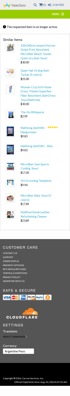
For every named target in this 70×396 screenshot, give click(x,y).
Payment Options (13, 265)
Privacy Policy (11, 277)
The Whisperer (33, 112)
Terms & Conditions (15, 273)
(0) (44, 4)
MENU (56, 14)
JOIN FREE (58, 4)
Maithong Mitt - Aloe (37, 146)
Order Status (11, 261)
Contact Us (10, 253)
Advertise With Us (13, 281)
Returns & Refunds (14, 269)
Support (8, 257)
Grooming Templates (36, 180)
